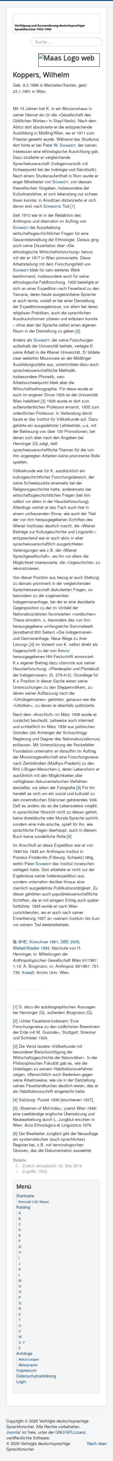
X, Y (22, 1342)
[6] (69, 836)
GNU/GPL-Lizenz (70, 1432)
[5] (78, 787)
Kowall (28, 972)
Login (21, 1381)
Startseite (25, 1196)
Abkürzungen (29, 1359)
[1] (72, 206)
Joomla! (13, 1432)
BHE (23, 942)
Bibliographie (28, 1364)
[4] (32, 644)
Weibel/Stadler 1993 (31, 948)
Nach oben (97, 1443)
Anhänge (24, 1353)
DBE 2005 (70, 942)
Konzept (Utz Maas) (34, 1201)
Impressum (26, 1370)
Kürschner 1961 (44, 942)
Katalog (23, 1207)
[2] (78, 331)
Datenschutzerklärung (36, 1376)
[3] (43, 401)
